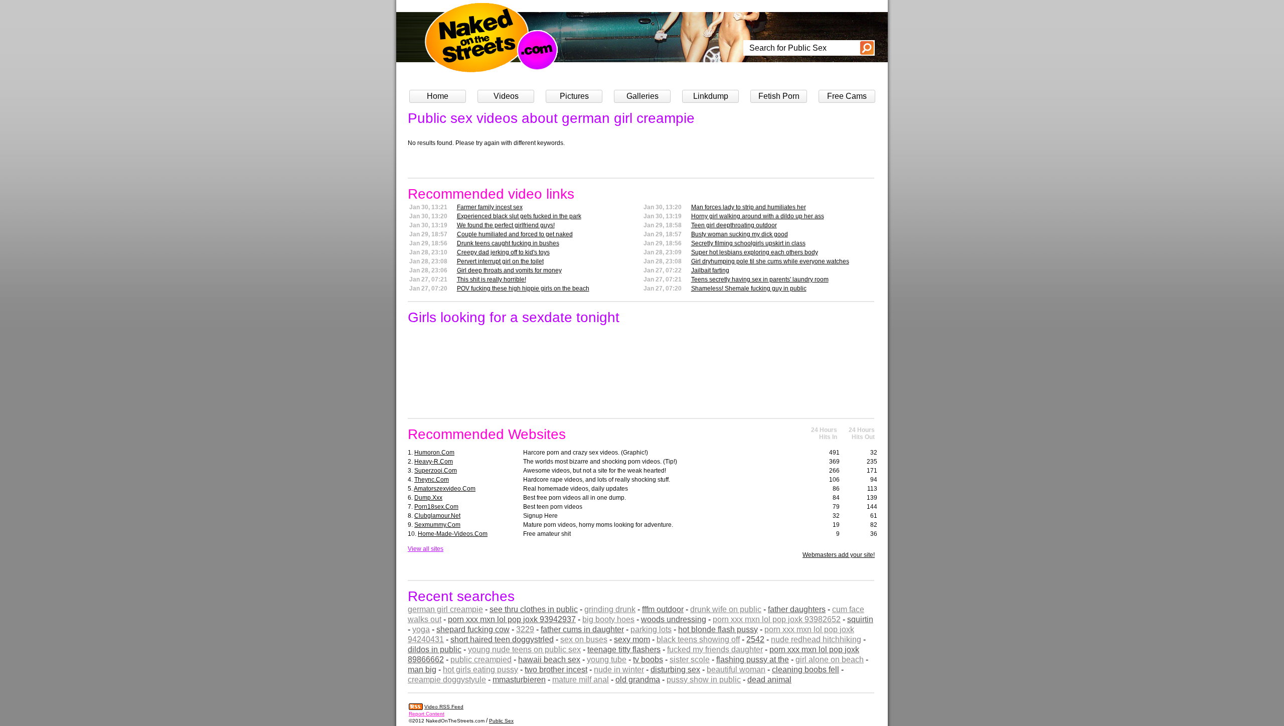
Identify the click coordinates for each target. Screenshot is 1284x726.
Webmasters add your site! (838, 554)
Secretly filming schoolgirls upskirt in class (748, 243)
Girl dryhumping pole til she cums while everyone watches (770, 261)
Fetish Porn (778, 96)
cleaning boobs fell (805, 669)
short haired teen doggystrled (502, 639)
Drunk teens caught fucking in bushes (508, 243)
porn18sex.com (436, 506)
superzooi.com (435, 470)
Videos (506, 96)
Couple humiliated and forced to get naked (515, 234)
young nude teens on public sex (524, 649)
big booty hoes (608, 619)
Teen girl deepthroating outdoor (734, 225)
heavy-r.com (433, 461)
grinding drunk (609, 609)
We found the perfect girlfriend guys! (506, 225)
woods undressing (673, 619)
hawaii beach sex (549, 659)
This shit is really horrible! (491, 279)
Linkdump (710, 96)
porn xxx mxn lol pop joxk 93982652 (777, 619)
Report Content (426, 713)
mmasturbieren (519, 679)
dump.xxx (428, 497)
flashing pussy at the (752, 659)
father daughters (797, 609)
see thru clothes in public (534, 609)
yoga (421, 629)
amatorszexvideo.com (444, 488)
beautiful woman (736, 669)
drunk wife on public (725, 609)
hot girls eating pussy (480, 669)
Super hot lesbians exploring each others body (754, 252)
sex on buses (583, 639)
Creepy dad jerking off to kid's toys (503, 252)
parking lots (651, 629)
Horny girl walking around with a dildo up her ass (757, 216)
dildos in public (434, 649)
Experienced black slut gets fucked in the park (519, 216)
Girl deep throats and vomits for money (509, 270)
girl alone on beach (829, 659)
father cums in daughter (582, 629)
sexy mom (632, 639)
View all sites (425, 548)
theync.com (431, 479)
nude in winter (619, 669)
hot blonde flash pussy (718, 629)
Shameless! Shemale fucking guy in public (749, 288)
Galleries (642, 96)
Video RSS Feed (443, 706)
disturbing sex (675, 669)
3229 (525, 629)
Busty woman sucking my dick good (739, 234)
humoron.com (434, 452)
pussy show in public (704, 679)
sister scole (690, 659)
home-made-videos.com (453, 533)
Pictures (574, 96)
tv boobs (648, 659)
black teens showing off (698, 639)
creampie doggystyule (447, 679)
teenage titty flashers (624, 649)
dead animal (769, 679)
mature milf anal (580, 679)
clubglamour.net (437, 515)
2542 (755, 639)
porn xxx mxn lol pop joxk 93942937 (512, 619)
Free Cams (847, 96)
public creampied (481, 659)
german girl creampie (445, 609)
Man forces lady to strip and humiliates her (748, 207)
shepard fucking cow (473, 629)
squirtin (860, 619)
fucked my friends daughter (715, 649)
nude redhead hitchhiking (816, 639)
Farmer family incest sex (490, 207)
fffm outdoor (663, 609)
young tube (606, 659)
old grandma (637, 679)
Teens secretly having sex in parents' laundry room (760, 279)
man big (422, 669)
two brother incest (556, 669)
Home (437, 96)
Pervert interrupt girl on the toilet (500, 261)
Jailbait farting (710, 270)
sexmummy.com (437, 524)
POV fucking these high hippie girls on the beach (523, 288)
